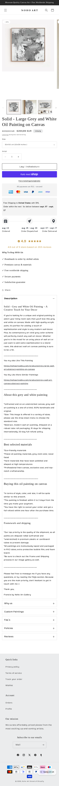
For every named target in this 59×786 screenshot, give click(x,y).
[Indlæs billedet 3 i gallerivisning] (45, 107)
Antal (4, 151)
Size (4, 139)
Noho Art (25, 781)
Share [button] (8, 290)
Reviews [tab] (8, 636)
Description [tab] (10, 298)
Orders (8, 703)
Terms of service (13, 673)
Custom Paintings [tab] (14, 611)
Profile (8, 709)
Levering (5, 135)
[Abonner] (43, 745)
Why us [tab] (8, 603)
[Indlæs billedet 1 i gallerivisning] (14, 107)
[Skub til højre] (56, 108)
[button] (5, 10)
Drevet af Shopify (37, 781)
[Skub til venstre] (3, 108)
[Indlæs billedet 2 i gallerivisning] (29, 107)
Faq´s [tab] (7, 620)
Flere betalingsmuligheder (29, 181)
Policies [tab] (8, 628)
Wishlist (9, 685)
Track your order (13, 679)
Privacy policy (12, 667)
